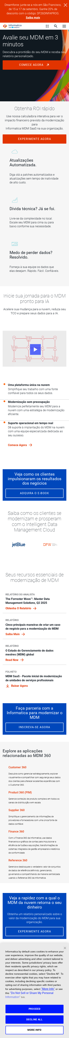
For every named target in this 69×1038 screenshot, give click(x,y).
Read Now (12, 660)
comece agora (31, 64)
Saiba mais (33, 17)
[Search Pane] (56, 26)
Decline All (34, 1019)
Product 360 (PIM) (20, 792)
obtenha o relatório (18, 608)
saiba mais (12, 634)
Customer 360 (17, 767)
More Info (34, 1029)
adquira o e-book (34, 493)
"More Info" (48, 988)
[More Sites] (47, 26)
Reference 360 (17, 860)
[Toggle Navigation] (64, 26)
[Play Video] (34, 349)
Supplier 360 (16, 810)
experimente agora (34, 139)
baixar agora (19, 685)
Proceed (35, 1008)
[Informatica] (12, 26)
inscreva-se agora (34, 727)
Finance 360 (16, 831)
